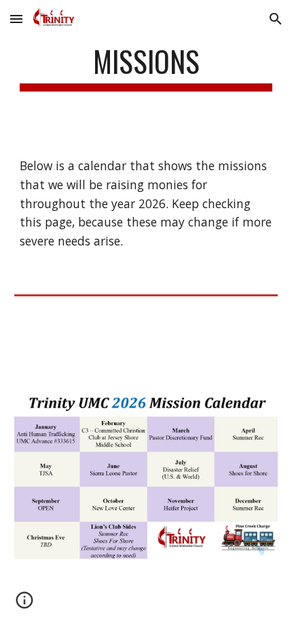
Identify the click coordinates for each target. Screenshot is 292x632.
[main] (146, 67)
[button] (16, 18)
